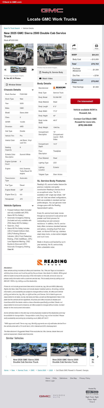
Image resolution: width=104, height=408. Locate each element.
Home (48, 378)
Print (96, 48)
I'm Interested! (85, 101)
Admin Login (50, 380)
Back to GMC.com (13, 2)
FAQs (55, 378)
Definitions (63, 378)
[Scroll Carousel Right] (98, 355)
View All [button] (10, 249)
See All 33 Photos (13, 78)
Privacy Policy (85, 378)
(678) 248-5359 (85, 125)
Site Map (73, 378)
